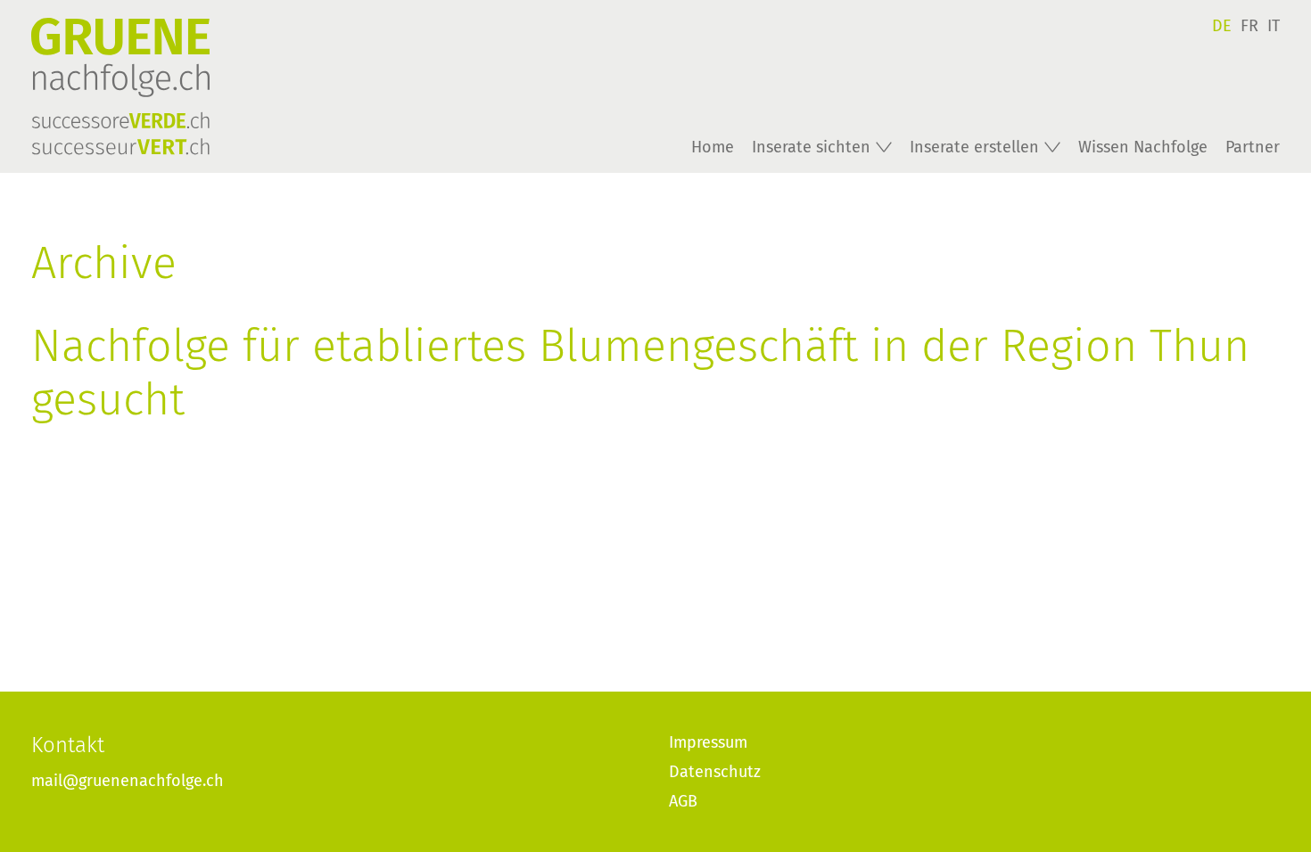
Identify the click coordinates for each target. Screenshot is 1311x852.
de (1222, 26)
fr (1249, 26)
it (1273, 26)
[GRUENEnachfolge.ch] (187, 86)
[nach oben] (1261, 802)
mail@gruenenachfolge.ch (127, 781)
